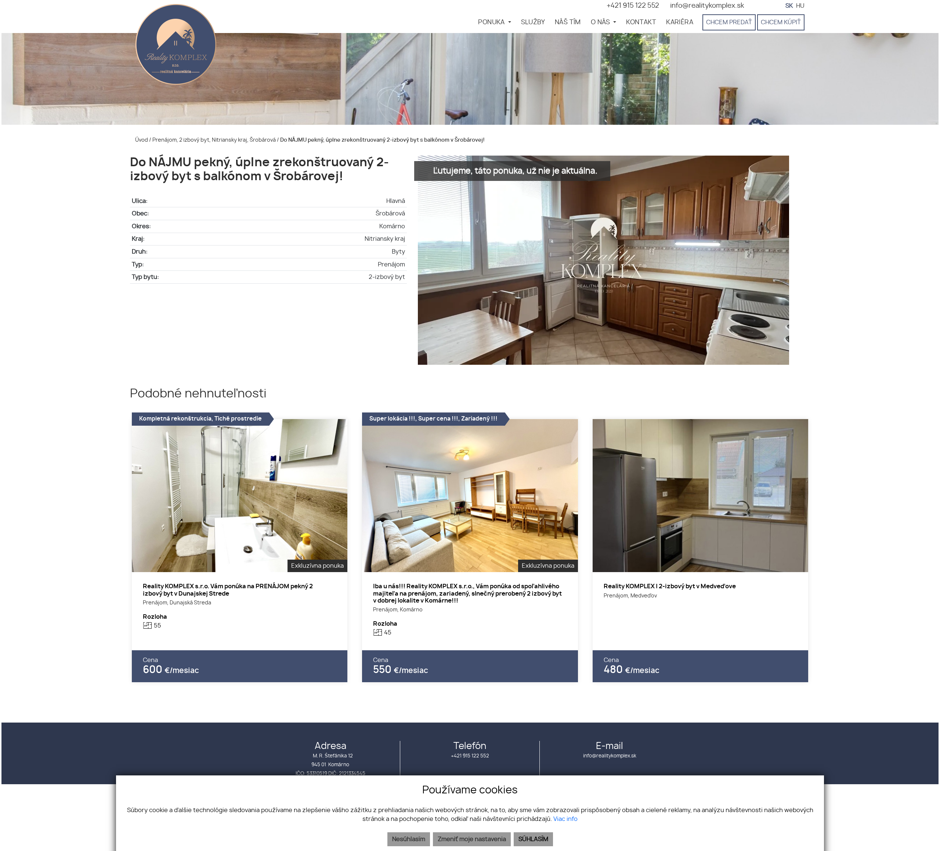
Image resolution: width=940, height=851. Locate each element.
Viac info (565, 819)
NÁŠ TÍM (568, 22)
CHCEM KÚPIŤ (781, 22)
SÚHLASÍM (533, 839)
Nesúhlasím (408, 839)
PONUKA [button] (492, 22)
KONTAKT (641, 22)
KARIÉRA (679, 22)
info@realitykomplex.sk (609, 756)
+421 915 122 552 (470, 756)
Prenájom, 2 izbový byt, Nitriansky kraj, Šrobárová (214, 140)
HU (800, 6)
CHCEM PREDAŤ (729, 22)
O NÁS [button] (601, 22)
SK (789, 6)
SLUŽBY (533, 22)
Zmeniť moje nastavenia (472, 839)
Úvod (141, 140)
